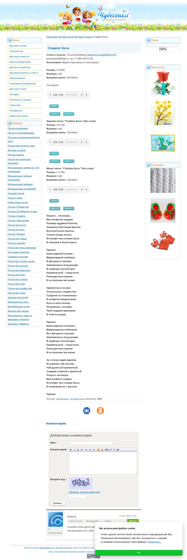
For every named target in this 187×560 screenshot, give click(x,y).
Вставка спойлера (117, 450)
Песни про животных (19, 270)
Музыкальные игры (18, 302)
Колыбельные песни (19, 306)
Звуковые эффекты (18, 324)
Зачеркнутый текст (81, 450)
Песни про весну (17, 225)
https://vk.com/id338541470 (102, 55)
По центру (90, 450)
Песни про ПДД (16, 284)
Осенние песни (16, 193)
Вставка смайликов (98, 450)
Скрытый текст (106, 450)
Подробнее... (155, 542)
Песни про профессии (20, 288)
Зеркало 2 (69, 113)
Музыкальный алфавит (20, 184)
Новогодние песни (18, 202)
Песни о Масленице (18, 220)
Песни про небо (16, 275)
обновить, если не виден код (84, 492)
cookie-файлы (45, 548)
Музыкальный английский (22, 189)
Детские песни (62, 399)
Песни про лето (16, 229)
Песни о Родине (16, 234)
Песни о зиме (15, 198)
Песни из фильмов (18, 128)
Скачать (54, 106)
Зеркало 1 (55, 113)
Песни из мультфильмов (21, 133)
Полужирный (70, 450)
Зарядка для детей (18, 297)
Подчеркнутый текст (78, 450)
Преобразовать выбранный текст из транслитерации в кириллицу (114, 450)
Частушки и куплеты (19, 252)
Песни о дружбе (16, 243)
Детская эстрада (17, 150)
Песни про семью (17, 238)
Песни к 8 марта (16, 216)
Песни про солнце (17, 279)
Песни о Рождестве (18, 207)
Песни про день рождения (22, 247)
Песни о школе (16, 155)
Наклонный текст (74, 450)
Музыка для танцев (18, 311)
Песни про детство (18, 266)
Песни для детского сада (21, 146)
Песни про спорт (17, 293)
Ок (139, 553)
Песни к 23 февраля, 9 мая (22, 211)
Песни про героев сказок (21, 261)
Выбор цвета (102, 450)
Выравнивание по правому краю (93, 450)
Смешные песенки (18, 257)
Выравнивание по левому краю (86, 450)
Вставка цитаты (110, 450)
